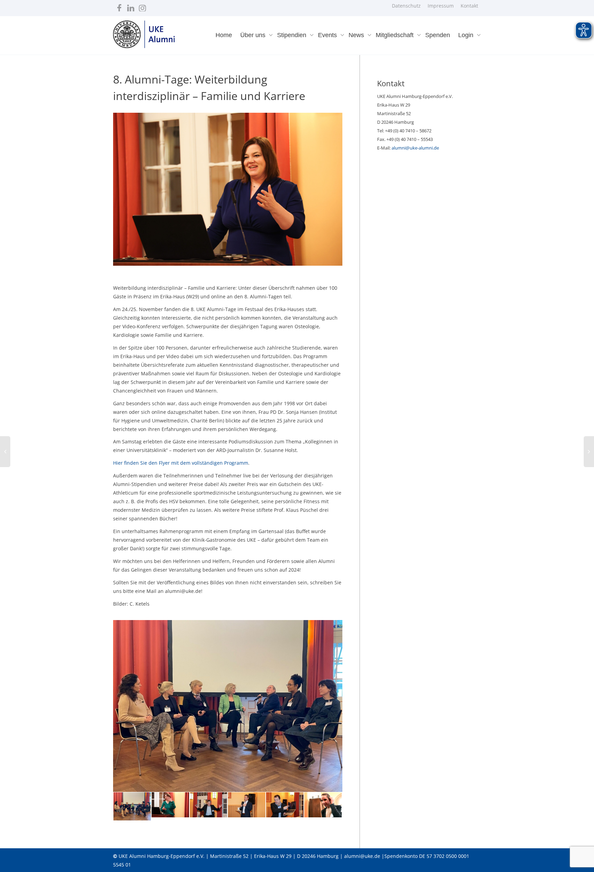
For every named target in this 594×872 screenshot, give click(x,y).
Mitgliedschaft (395, 35)
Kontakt (469, 5)
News (357, 35)
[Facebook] (119, 6)
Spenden (437, 35)
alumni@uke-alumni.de (415, 148)
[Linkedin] (130, 6)
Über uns (253, 35)
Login (466, 35)
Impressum (441, 5)
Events (328, 35)
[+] (132, 806)
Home (224, 35)
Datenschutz (406, 5)
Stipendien (292, 35)
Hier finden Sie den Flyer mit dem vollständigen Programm (180, 463)
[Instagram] (142, 6)
